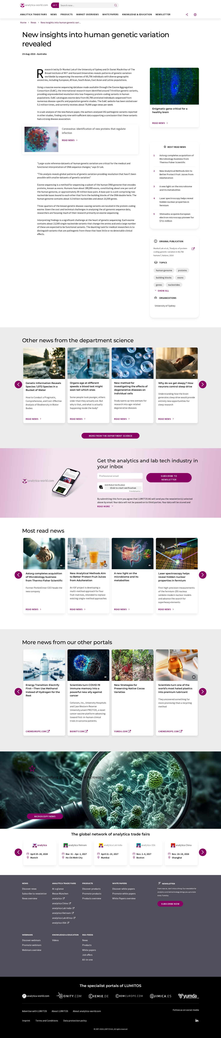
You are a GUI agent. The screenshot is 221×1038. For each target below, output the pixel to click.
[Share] (187, 15)
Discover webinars (31, 940)
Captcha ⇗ (135, 491)
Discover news (29, 888)
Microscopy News (45, 816)
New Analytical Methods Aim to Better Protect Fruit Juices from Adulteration (176, 174)
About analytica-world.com (87, 1011)
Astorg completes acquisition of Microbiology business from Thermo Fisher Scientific (177, 159)
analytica (57, 898)
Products (87, 944)
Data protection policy (75, 1020)
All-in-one (87, 959)
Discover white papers (123, 888)
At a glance (58, 888)
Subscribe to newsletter (169, 477)
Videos (55, 940)
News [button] (54, 14)
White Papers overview (123, 898)
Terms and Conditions (46, 1020)
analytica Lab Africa (62, 917)
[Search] (116, 5)
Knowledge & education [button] (137, 14)
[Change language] (195, 15)
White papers (89, 949)
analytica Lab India (62, 908)
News (85, 940)
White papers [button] (110, 14)
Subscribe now (170, 903)
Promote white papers (124, 893)
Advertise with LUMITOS (34, 1011)
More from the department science (110, 435)
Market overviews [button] (87, 14)
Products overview (91, 898)
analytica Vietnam (61, 912)
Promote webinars (31, 944)
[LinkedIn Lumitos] (197, 1020)
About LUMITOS (60, 1011)
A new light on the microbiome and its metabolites (176, 188)
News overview (29, 898)
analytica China (60, 903)
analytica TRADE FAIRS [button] (33, 14)
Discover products (91, 888)
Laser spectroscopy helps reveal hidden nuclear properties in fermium (176, 202)
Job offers (87, 954)
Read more (103, 506)
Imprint (26, 1020)
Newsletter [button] (163, 14)
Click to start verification (123, 488)
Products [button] (67, 14)
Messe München (60, 893)
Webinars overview (31, 949)
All (54, 5)
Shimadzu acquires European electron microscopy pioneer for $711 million (177, 217)
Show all (163, 290)
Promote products (91, 893)
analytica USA (59, 922)
